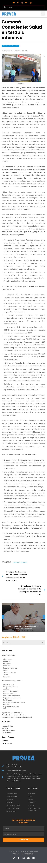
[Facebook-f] (18, 3)
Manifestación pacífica (11, 695)
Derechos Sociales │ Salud (10, 46)
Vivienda (6, 677)
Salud (5, 670)
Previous (3, 617)
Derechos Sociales (9, 655)
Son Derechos (7, 732)
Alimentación (8, 659)
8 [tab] (33, 630)
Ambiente (6, 661)
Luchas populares (8, 730)
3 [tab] (19, 630)
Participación (8, 700)
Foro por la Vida (7, 726)
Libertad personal (9, 693)
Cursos (5, 740)
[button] (43, 13)
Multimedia (7, 744)
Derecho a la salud (20, 562)
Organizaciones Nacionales (12, 712)
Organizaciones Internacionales (14, 715)
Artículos (6, 721)
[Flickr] (31, 3)
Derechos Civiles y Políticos (12, 681)
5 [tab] (25, 630)
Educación (7, 663)
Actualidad (7, 651)
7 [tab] (30, 630)
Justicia (6, 689)
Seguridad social (9, 672)
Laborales (7, 666)
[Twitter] (14, 3)
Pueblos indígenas (10, 668)
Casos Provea (8, 737)
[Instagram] (22, 3)
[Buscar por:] (23, 642)
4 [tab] (22, 630)
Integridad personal (10, 687)
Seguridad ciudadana (11, 706)
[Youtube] (26, 3)
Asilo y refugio (8, 684)
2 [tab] (17, 630)
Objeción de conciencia (12, 698)
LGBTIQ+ (5, 728)
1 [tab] (14, 630)
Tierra (5, 674)
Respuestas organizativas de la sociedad (17, 717)
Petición (6, 704)
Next (44, 617)
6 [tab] (27, 630)
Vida (5, 709)
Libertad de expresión (11, 691)
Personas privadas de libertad (14, 702)
